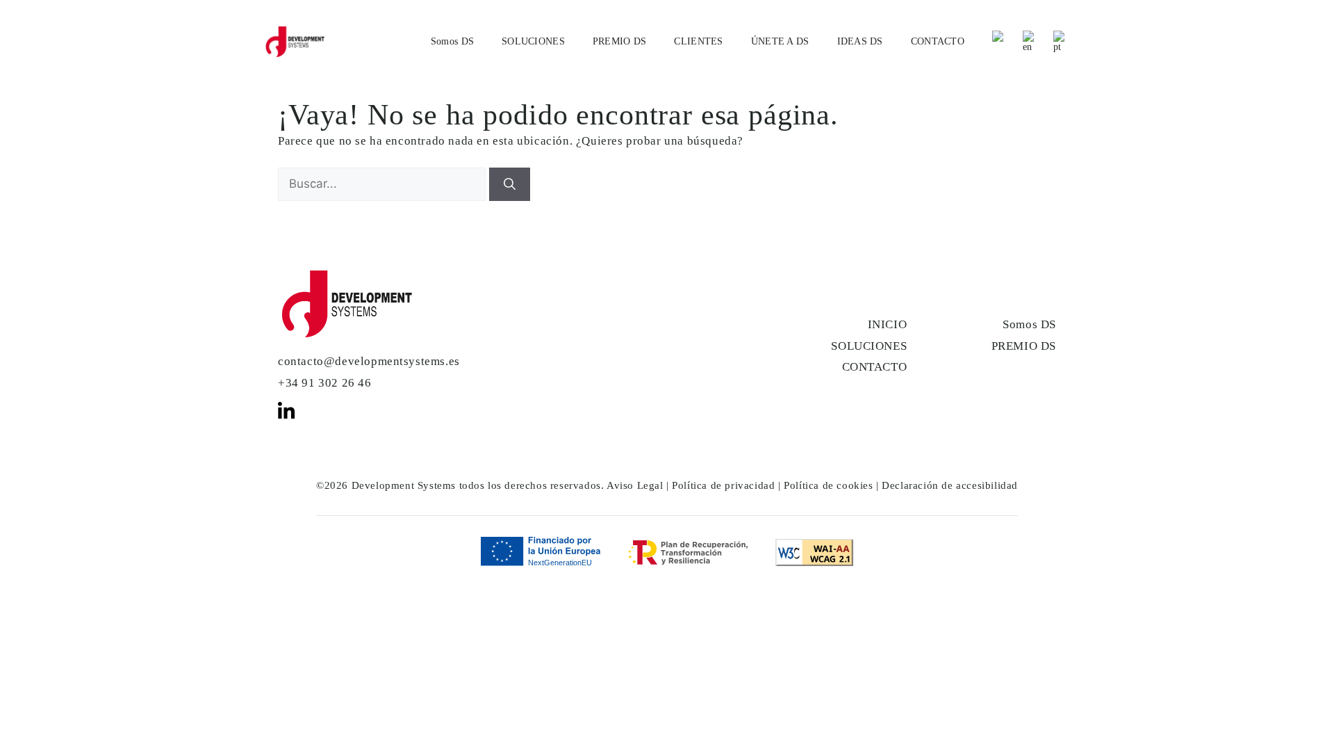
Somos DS (452, 41)
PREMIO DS (620, 41)
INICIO (887, 324)
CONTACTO (937, 41)
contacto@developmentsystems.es (369, 361)
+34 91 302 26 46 (325, 382)
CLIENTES (698, 41)
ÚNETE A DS (780, 41)
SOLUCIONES (533, 41)
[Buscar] (509, 184)
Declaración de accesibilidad (950, 485)
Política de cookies (828, 485)
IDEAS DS (860, 41)
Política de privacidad (723, 485)
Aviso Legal (635, 485)
